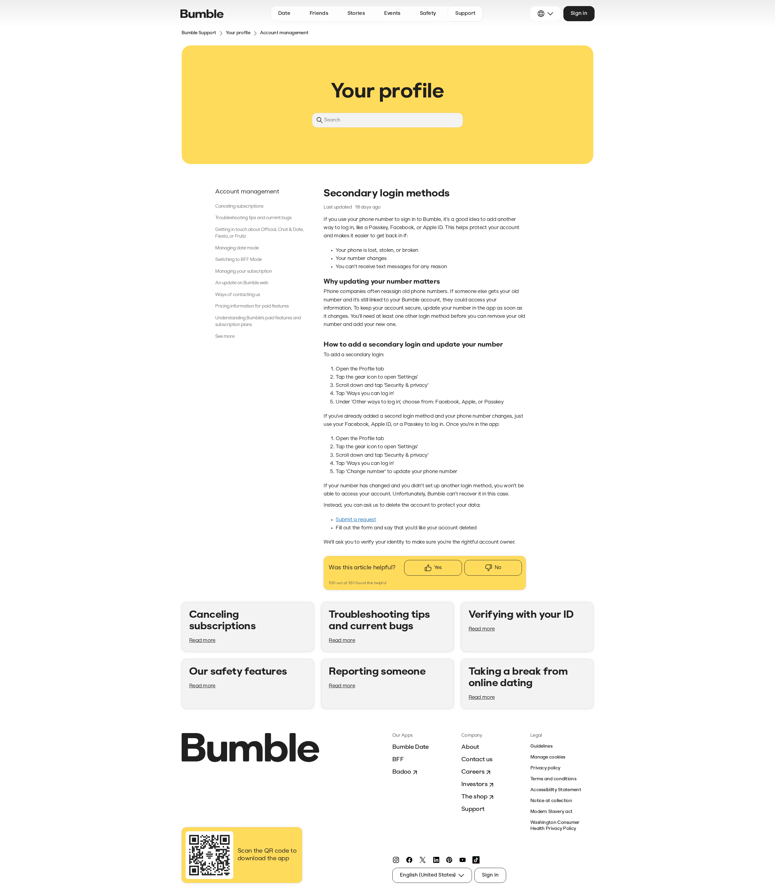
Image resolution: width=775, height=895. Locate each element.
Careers (473, 772)
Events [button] (392, 13)
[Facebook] (409, 860)
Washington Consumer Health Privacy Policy (555, 826)
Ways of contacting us (237, 295)
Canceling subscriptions (239, 206)
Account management (284, 33)
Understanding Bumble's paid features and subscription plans (258, 321)
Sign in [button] (579, 13)
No (498, 567)
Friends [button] (319, 13)
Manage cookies (547, 757)
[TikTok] (476, 860)
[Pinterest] (449, 860)
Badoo (401, 772)
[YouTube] (462, 860)
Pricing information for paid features (252, 306)
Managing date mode (237, 248)
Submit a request (356, 519)
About (470, 747)
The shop (474, 797)
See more (225, 336)
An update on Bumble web (241, 283)
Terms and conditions (553, 779)
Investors (474, 784)
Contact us (477, 760)
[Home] (202, 13)
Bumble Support (199, 33)
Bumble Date (410, 747)
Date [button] (284, 13)
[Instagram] (396, 860)
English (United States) (428, 875)
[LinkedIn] (436, 860)
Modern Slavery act (551, 812)
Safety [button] (428, 13)
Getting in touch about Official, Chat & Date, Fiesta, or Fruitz (259, 233)
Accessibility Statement (555, 790)
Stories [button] (356, 13)
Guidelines (541, 746)
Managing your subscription (243, 271)
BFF (398, 760)
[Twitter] (422, 860)
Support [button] (465, 13)
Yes (438, 567)
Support (472, 809)
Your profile (238, 33)
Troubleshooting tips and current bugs (253, 218)
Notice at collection (551, 801)
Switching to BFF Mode (238, 260)
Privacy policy (545, 768)
